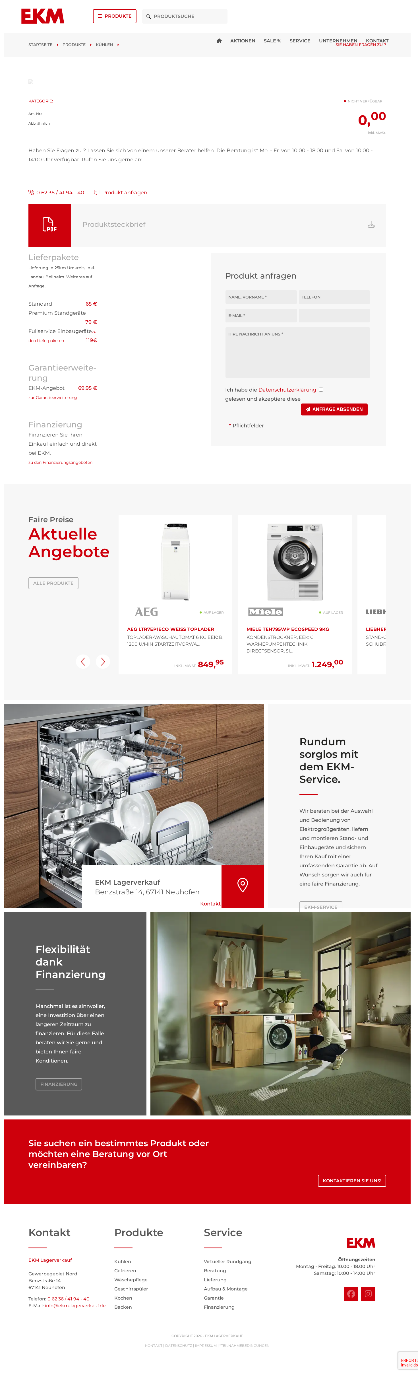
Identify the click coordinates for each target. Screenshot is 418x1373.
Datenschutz (178, 1345)
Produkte (117, 16)
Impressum (206, 1345)
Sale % (272, 41)
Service (300, 41)
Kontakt (377, 41)
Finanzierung (58, 1084)
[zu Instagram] (368, 1294)
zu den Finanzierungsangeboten (60, 462)
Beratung (215, 1270)
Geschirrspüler (131, 1289)
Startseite (40, 44)
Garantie (214, 1298)
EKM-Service (321, 907)
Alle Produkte (53, 583)
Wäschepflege (131, 1280)
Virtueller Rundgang (227, 1261)
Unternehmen (338, 41)
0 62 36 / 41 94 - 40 (59, 193)
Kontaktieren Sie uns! (352, 1180)
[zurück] (83, 661)
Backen (123, 1307)
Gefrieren (125, 1270)
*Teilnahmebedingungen (245, 1345)
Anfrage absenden (336, 409)
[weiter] (103, 661)
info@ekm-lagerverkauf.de (75, 1305)
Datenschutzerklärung (287, 390)
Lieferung (215, 1280)
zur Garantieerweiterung (52, 397)
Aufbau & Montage (226, 1289)
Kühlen (104, 44)
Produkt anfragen (123, 193)
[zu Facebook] (351, 1294)
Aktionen (242, 41)
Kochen (123, 1298)
